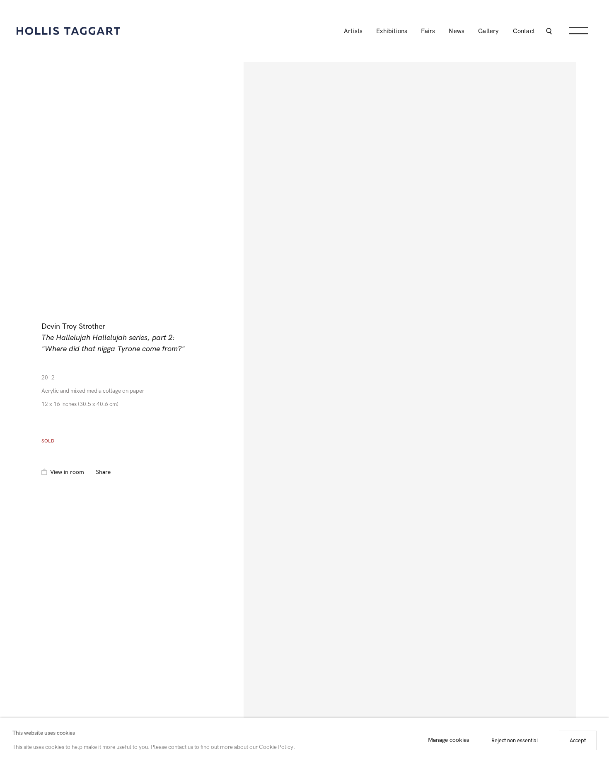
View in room (67, 472)
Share (103, 472)
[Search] (548, 32)
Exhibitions (391, 31)
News (456, 31)
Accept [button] (578, 740)
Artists (353, 31)
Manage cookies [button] (448, 740)
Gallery (488, 31)
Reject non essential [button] (514, 740)
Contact (524, 31)
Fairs (428, 31)
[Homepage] (68, 31)
